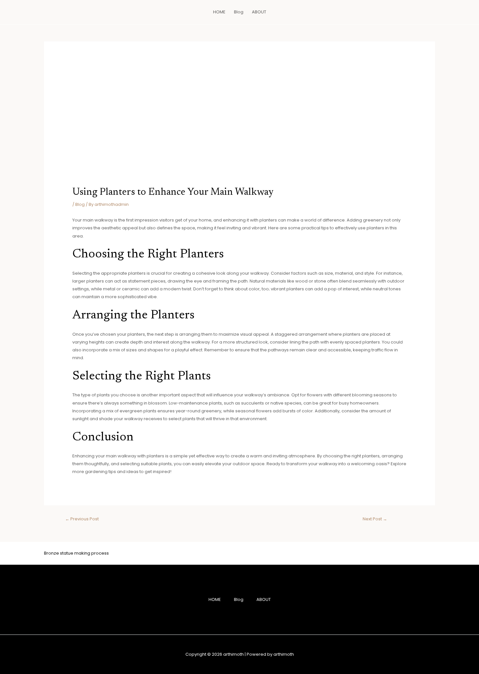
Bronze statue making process (76, 553)
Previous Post (82, 519)
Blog (238, 12)
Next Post (375, 519)
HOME (219, 12)
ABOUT (259, 12)
